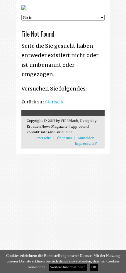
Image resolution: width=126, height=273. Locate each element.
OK (94, 267)
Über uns (64, 138)
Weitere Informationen (68, 267)
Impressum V (86, 143)
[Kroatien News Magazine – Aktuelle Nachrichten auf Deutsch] (23, 8)
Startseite (54, 102)
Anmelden (86, 138)
